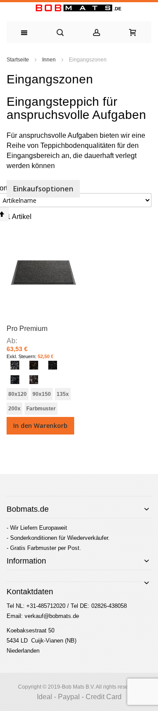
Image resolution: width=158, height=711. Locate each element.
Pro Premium (27, 328)
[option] (15, 365)
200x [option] (14, 409)
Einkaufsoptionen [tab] (43, 189)
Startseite (18, 60)
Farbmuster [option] (41, 409)
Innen (49, 60)
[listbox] (43, 373)
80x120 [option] (17, 394)
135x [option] (63, 394)
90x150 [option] (41, 394)
